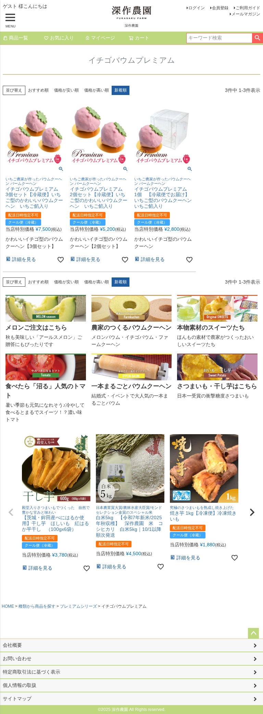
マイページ (103, 37)
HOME (8, 606)
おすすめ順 (38, 90)
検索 (257, 38)
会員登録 (220, 7)
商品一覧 (18, 37)
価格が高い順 (96, 90)
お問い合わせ (17, 658)
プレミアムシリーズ (78, 606)
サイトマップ (17, 698)
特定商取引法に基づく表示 (31, 672)
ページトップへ (253, 633)
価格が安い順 (66, 90)
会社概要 (12, 645)
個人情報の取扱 (19, 685)
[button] (11, 512)
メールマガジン (245, 14)
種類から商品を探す (36, 606)
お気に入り (62, 37)
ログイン (196, 7)
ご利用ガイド (248, 7)
